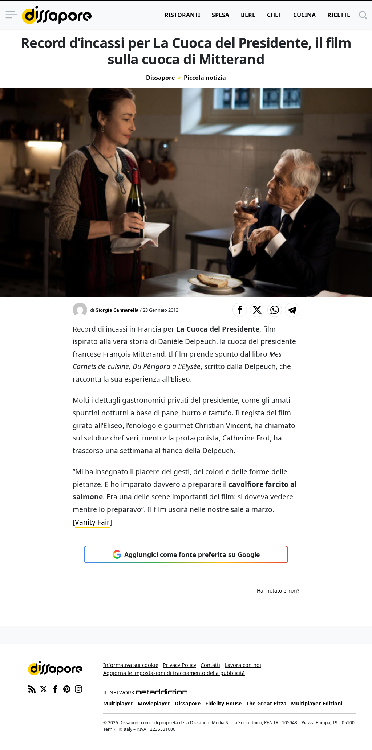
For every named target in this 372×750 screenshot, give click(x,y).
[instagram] (78, 688)
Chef (274, 15)
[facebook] (55, 688)
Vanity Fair (92, 522)
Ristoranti (182, 15)
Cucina (304, 15)
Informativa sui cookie (130, 664)
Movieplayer (154, 703)
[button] (239, 310)
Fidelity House (223, 703)
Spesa (220, 15)
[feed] (32, 688)
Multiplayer (118, 703)
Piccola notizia (205, 78)
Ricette (338, 15)
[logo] (57, 15)
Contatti (210, 664)
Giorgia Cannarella (117, 310)
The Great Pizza (266, 703)
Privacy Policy (179, 664)
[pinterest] (66, 688)
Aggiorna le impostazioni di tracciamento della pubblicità (174, 672)
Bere (248, 15)
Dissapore (160, 78)
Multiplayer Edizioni (316, 703)
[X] (43, 688)
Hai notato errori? (278, 590)
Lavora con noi (243, 664)
